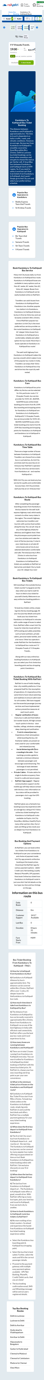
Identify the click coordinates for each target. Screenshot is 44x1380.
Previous (3, 27)
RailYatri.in (14, 1070)
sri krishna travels (23, 208)
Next (36, 27)
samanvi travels (22, 242)
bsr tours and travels (21, 237)
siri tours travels (22, 246)
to (17, 1316)
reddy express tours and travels (22, 203)
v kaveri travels (22, 249)
